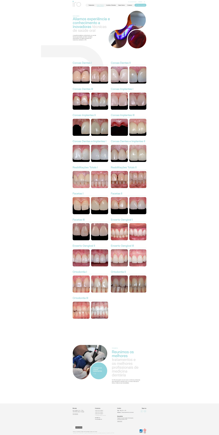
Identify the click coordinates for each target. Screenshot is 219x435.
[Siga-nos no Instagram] (145, 411)
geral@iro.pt (97, 417)
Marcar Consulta (141, 5)
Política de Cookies (93, 431)
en (144, 1)
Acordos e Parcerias (111, 5)
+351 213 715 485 (99, 413)
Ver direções (75, 414)
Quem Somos (121, 5)
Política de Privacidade (85, 431)
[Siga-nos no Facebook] (141, 411)
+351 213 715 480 (133, 1)
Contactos (129, 5)
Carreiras (140, 1)
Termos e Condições (76, 431)
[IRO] (77, 4)
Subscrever (119, 421)
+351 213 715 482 (99, 412)
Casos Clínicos (100, 5)
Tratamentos (91, 5)
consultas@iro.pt (98, 419)
